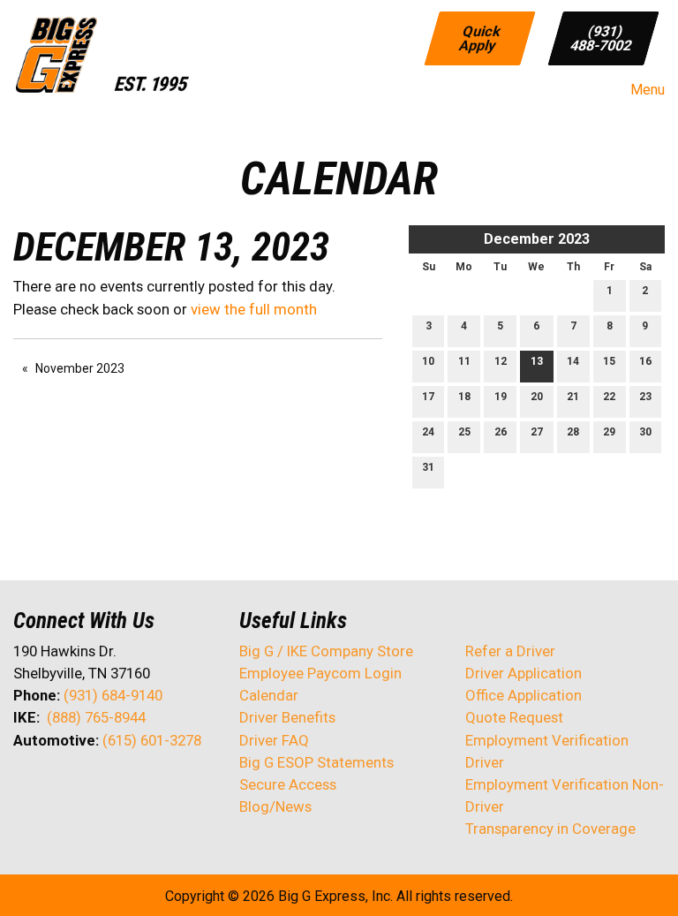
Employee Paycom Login (320, 673)
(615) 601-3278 (151, 740)
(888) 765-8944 (96, 717)
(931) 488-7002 (601, 37)
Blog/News (275, 806)
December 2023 (537, 239)
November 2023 (79, 368)
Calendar (268, 695)
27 (537, 432)
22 (609, 396)
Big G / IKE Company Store (326, 651)
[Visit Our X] (55, 787)
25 (464, 432)
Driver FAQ (274, 740)
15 (609, 361)
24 (428, 432)
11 (464, 361)
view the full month (254, 309)
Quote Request (514, 717)
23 (645, 396)
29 (609, 432)
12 (500, 361)
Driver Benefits (289, 717)
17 (428, 396)
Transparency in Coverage (550, 828)
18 (464, 396)
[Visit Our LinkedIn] (84, 787)
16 (645, 361)
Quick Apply (481, 37)
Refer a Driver (510, 651)
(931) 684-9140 (113, 695)
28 (573, 432)
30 (645, 432)
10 (428, 361)
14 (573, 361)
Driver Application (523, 673)
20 (537, 396)
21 (573, 396)
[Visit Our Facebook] (27, 787)
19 (500, 396)
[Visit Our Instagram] (140, 787)
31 (428, 467)
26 (500, 432)
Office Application (525, 695)
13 (537, 361)
